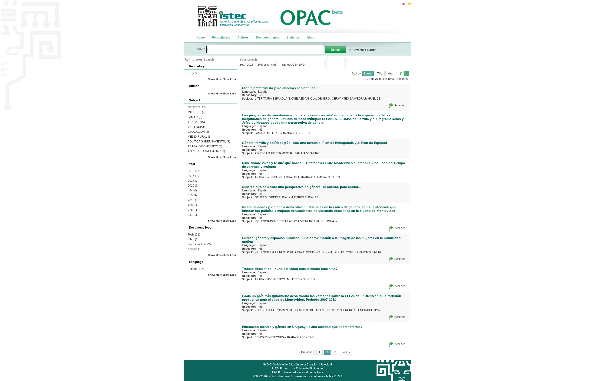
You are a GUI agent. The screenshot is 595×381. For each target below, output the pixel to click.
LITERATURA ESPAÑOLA (271, 98)
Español (196, 269)
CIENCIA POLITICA (367, 310)
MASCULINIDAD (326, 221)
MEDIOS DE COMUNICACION (349, 252)
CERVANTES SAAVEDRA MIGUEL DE (356, 98)
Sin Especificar (199, 244)
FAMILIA (195, 117)
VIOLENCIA (197, 127)
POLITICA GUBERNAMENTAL (209, 141)
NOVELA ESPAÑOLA (302, 98)
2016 (194, 176)
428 (192, 205)
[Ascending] (400, 73)
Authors (243, 37)
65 (261, 95)
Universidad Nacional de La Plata (297, 372)
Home (200, 37)
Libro (193, 239)
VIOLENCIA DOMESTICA (270, 221)
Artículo (195, 249)
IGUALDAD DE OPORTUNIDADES (317, 310)
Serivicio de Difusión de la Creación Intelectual (297, 364)
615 (192, 195)
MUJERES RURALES (304, 197)
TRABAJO (196, 122)
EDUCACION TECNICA (269, 337)
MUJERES (196, 112)
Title (379, 73)
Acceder (399, 105)
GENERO (324, 98)
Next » (346, 352)
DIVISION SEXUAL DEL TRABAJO (291, 177)
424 (192, 190)
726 (192, 210)
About (311, 37)
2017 (193, 180)
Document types (267, 37)
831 (192, 214)
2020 (193, 185)
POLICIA (293, 221)
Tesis (194, 234)
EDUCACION (198, 131)
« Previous (305, 352)
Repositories (221, 37)
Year (390, 73)
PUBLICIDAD (295, 252)
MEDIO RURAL (200, 136)
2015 (193, 200)
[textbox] (264, 49)
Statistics (293, 37)
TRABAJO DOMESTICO (205, 146)
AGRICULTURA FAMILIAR (206, 151)
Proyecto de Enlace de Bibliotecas (297, 368)
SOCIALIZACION (316, 252)
